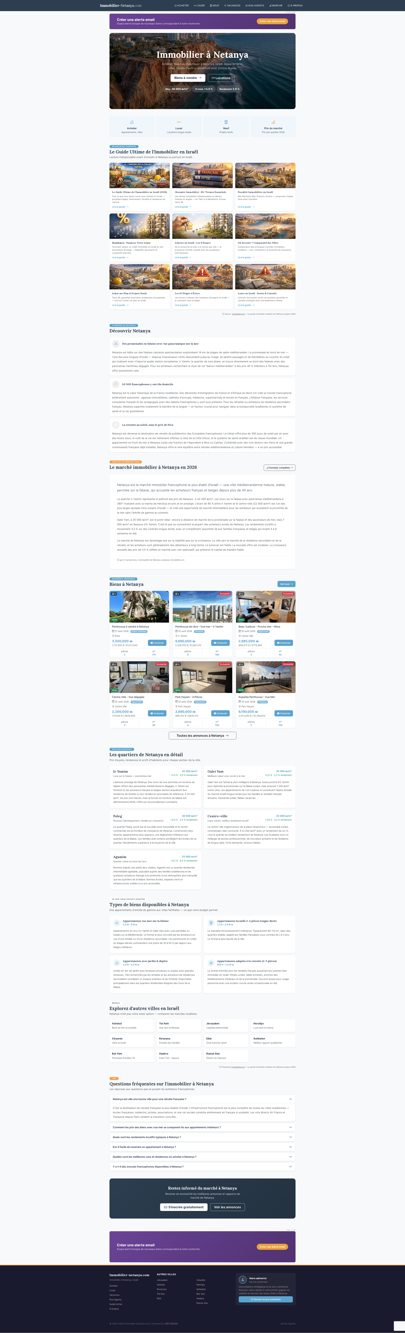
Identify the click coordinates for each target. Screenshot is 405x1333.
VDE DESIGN (171, 1323)
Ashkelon (201, 1289)
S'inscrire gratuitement (186, 1207)
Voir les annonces (227, 1207)
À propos (114, 1308)
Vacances (114, 1295)
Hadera (200, 1298)
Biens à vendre (186, 78)
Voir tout (285, 584)
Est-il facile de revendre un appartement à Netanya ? (144, 1147)
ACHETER (183, 5)
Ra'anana (161, 1289)
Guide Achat (115, 1304)
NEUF (216, 5)
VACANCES (233, 5)
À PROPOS (296, 5)
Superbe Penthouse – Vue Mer (257, 697)
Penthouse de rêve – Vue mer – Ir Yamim (199, 626)
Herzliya (200, 1284)
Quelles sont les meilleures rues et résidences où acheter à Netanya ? (154, 1156)
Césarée (200, 1280)
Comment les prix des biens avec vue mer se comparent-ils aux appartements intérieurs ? (167, 1127)
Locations (223, 78)
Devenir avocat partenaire (267, 1299)
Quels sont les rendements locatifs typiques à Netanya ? (147, 1137)
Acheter (113, 1285)
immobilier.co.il (238, 314)
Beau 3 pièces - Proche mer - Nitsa (259, 626)
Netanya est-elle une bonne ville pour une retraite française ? (149, 1099)
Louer (112, 1290)
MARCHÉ (277, 5)
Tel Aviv (161, 1293)
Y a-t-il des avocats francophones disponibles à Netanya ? (148, 1166)
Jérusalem (162, 1280)
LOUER (201, 5)
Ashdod (161, 1284)
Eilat (159, 1298)
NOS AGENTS (256, 5)
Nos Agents (115, 1299)
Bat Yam (200, 1293)
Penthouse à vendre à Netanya (130, 626)
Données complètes (280, 467)
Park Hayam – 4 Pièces (188, 697)
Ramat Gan (202, 1303)
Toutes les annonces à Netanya (201, 736)
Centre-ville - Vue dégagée (128, 697)
